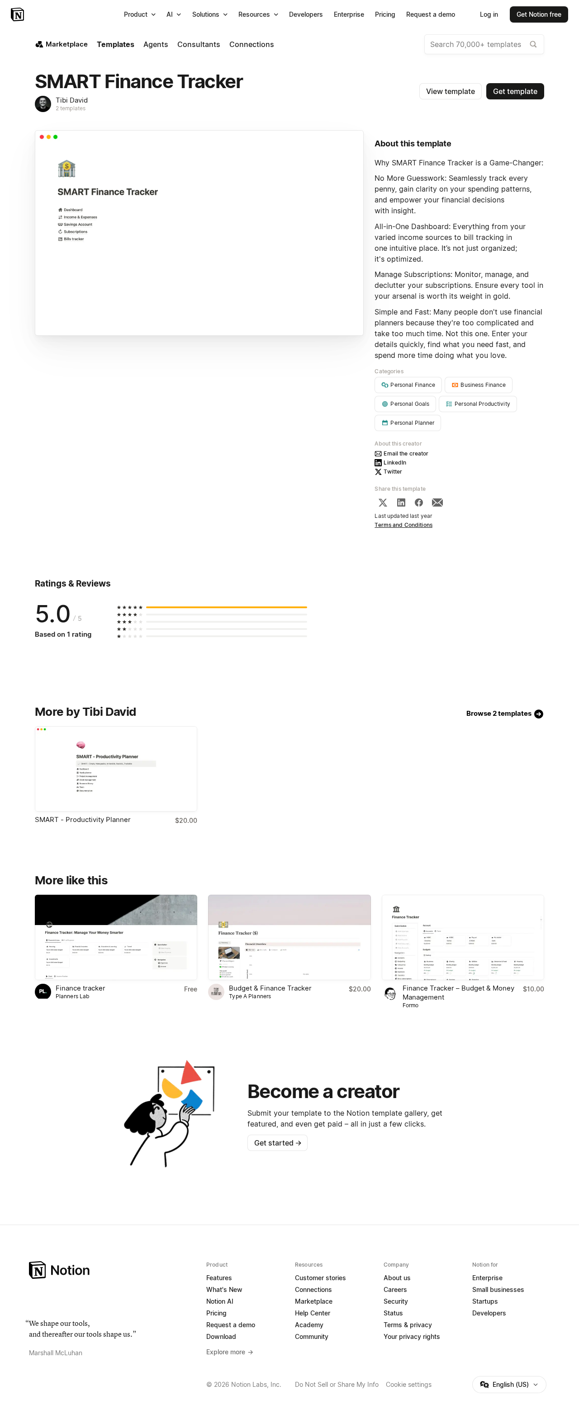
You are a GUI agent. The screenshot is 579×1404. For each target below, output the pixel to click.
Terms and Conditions (403, 524)
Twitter (393, 471)
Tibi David (72, 100)
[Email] (437, 502)
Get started (278, 1142)
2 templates (70, 108)
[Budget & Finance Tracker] (289, 937)
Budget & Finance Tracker (270, 988)
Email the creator (406, 453)
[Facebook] (419, 502)
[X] (383, 502)
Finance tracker (80, 988)
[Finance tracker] (116, 937)
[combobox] (484, 44)
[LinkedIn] (401, 502)
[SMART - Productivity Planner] (116, 769)
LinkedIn (395, 462)
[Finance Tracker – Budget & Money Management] (463, 937)
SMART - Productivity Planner (83, 819)
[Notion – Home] (18, 14)
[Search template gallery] (533, 44)
